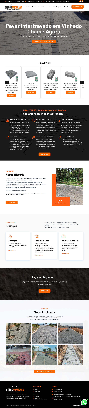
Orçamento (13, 250)
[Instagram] (82, 1)
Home (27, 7)
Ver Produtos (39, 255)
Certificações (57, 7)
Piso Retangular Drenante (15, 83)
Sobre (34, 7)
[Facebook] (80, 1)
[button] (7, 82)
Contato (66, 7)
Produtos (41, 7)
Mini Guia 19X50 (74, 83)
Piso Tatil (54, 83)
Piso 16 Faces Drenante (34, 83)
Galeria (48, 7)
